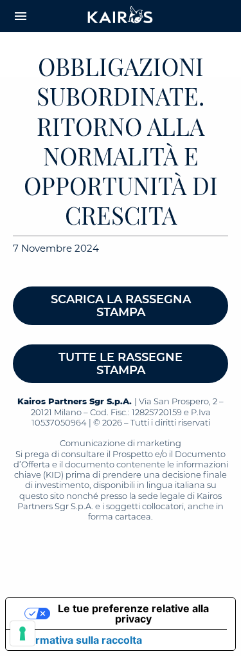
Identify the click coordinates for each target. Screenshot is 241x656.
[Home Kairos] (120, 16)
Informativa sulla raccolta (79, 639)
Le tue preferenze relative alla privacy (133, 613)
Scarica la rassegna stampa (121, 305)
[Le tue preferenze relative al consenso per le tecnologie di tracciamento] (22, 633)
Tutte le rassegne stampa (120, 363)
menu (20, 16)
